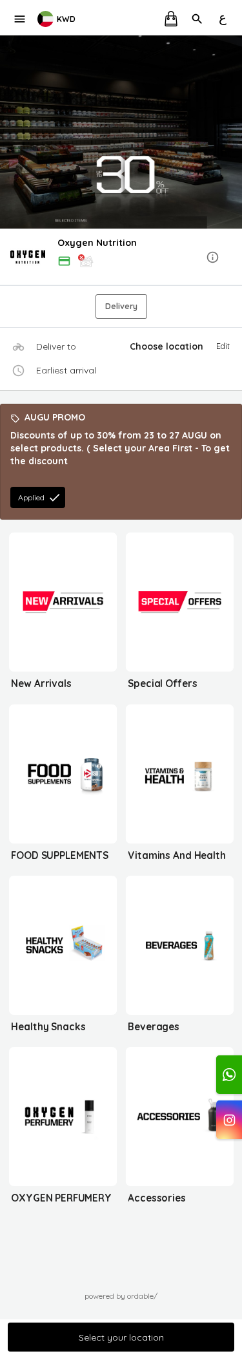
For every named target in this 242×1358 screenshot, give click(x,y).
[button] (121, 258)
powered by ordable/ (121, 1296)
